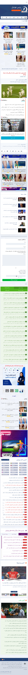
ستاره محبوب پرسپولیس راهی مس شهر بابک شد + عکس (16, 650)
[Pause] (2, 130)
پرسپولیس (15, 465)
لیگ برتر (7, 463)
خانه (26, 2)
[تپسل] (2, 26)
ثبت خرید (13, 138)
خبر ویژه (11, 146)
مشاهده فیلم (12, 591)
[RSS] (26, 563)
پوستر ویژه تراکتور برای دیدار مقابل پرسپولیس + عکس (17, 635)
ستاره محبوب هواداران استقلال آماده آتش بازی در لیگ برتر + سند (15, 628)
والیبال (25, 472)
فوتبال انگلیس (15, 467)
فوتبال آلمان (24, 469)
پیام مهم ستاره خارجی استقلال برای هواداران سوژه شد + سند (16, 625)
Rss (4, 659)
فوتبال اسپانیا (24, 467)
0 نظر (17, 80)
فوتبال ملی (24, 463)
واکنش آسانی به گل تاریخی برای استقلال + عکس (18, 623)
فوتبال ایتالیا (7, 467)
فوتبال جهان (7, 465)
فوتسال (16, 463)
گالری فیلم (16, 474)
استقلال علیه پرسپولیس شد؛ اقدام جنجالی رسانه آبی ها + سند (16, 621)
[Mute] (4, 130)
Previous (3, 572)
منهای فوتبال (15, 469)
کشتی (16, 472)
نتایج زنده (14, 396)
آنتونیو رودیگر (19, 146)
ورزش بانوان (7, 472)
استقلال (25, 465)
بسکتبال (7, 469)
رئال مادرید (8, 146)
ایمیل (24, 246)
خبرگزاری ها (20, 68)
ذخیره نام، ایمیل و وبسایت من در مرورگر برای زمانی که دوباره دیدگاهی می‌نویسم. (22, 272)
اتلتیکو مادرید (15, 146)
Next (25, 572)
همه (8, 459)
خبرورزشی (19, 144)
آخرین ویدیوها (20, 563)
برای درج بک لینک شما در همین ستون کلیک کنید (14, 365)
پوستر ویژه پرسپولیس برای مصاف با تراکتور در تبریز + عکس (16, 652)
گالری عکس (24, 474)
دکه (8, 474)
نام (25, 242)
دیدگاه (24, 254)
